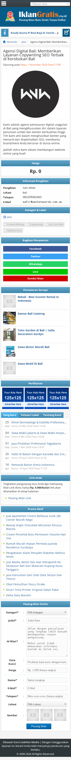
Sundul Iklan (35, 279)
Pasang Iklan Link (19, 498)
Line (35, 271)
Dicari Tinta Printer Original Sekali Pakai (32, 590)
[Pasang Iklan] (66, 33)
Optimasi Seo (14, 230)
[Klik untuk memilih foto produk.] (33, 715)
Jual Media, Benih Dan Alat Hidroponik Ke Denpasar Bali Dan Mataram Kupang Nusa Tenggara (34, 565)
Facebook (35, 248)
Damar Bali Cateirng (31, 313)
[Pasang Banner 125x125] (13, 398)
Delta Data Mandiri (18, 595)
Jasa (9, 217)
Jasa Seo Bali (56, 224)
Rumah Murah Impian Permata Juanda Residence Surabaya (31, 545)
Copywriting (36, 224)
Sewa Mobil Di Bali (30, 363)
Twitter (35, 256)
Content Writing (15, 224)
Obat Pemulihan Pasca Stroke (25, 584)
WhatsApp (35, 264)
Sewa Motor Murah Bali (34, 347)
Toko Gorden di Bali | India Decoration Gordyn (36, 332)
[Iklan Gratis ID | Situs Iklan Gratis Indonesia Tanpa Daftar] (35, 21)
